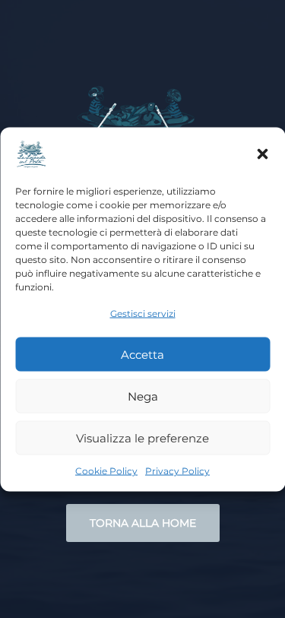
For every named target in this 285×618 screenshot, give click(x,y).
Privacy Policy (177, 471)
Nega (143, 395)
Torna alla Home (143, 523)
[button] (262, 153)
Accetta (142, 354)
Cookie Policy (106, 471)
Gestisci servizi (143, 313)
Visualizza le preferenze (142, 437)
